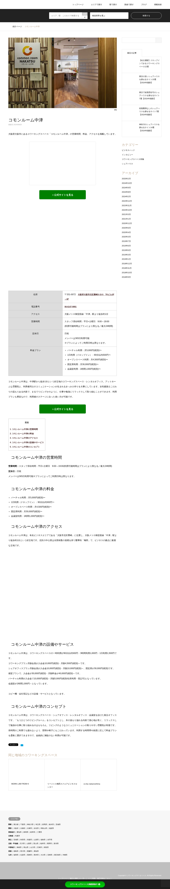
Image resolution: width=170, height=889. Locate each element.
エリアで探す (96, 4)
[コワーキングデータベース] (24, 4)
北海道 (10, 836)
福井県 (42, 843)
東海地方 (11, 832)
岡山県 (26, 847)
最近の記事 (132, 53)
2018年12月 (127, 264)
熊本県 (36, 855)
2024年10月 (127, 183)
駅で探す (113, 4)
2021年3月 (126, 214)
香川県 (22, 851)
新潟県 (56, 843)
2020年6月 (126, 228)
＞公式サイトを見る (62, 195)
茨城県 (58, 824)
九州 (10, 855)
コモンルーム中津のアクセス (24, 438)
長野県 (49, 843)
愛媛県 (29, 851)
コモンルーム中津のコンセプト (25, 447)
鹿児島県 (57, 855)
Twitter (9, 875)
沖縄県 (65, 855)
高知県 (36, 851)
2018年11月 (127, 268)
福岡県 (16, 855)
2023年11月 (127, 205)
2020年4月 (126, 232)
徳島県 (16, 851)
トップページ (78, 4)
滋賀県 (51, 828)
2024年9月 (126, 188)
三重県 (39, 832)
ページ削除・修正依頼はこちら (99, 878)
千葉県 (22, 824)
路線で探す (129, 4)
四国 (10, 851)
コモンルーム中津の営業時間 (24, 429)
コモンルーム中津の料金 (22, 433)
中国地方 (11, 847)
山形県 (36, 840)
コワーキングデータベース (136, 875)
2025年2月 (126, 179)
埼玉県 (37, 824)
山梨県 (29, 843)
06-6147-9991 (70, 307)
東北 (10, 840)
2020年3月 (126, 237)
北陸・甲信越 (13, 843)
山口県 (32, 847)
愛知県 (19, 832)
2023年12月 (127, 201)
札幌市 (17, 836)
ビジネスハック (128, 150)
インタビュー (127, 155)
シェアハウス (127, 164)
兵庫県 (29, 828)
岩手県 (49, 840)
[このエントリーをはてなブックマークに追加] (22, 745)
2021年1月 (126, 219)
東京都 (16, 824)
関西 (10, 828)
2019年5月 (126, 250)
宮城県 (16, 840)
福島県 (43, 840)
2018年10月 (127, 273)
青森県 (29, 840)
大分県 (43, 855)
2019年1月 (126, 259)
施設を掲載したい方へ (78, 878)
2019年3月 (126, 255)
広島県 (39, 847)
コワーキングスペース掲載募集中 (84, 884)
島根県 (19, 847)
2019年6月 (126, 246)
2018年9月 (126, 277)
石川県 (22, 843)
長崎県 (29, 855)
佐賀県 (22, 855)
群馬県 (44, 824)
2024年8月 (126, 192)
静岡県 (26, 832)
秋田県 (22, 840)
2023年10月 (127, 210)
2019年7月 (126, 241)
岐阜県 (32, 832)
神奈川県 (30, 824)
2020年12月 (127, 223)
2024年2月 (126, 196)
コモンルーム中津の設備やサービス (27, 442)
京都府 (22, 828)
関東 (10, 824)
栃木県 (51, 824)
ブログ (144, 4)
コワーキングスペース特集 (133, 159)
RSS (13, 875)
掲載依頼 (158, 4)
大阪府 (16, 828)
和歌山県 (44, 828)
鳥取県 (46, 847)
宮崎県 (49, 855)
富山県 (35, 843)
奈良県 (36, 828)
